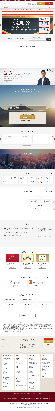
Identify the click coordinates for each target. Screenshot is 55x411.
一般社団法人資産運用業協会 (20, 403)
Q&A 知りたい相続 (45, 363)
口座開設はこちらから (27, 117)
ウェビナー (44, 357)
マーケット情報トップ (49, 191)
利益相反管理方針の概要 (37, 398)
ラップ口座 (22, 9)
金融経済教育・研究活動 (27, 299)
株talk (43, 9)
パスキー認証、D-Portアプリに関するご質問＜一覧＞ (27, 342)
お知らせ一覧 (51, 224)
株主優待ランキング (32, 368)
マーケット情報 (31, 355)
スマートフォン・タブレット (33, 381)
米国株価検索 (31, 358)
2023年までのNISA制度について (21, 385)
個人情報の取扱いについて (15, 398)
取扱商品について (32, 382)
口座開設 (40, 3)
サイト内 (22, 2)
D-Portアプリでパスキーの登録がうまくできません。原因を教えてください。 (27, 340)
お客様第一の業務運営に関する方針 (47, 398)
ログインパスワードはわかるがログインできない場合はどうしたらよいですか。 (27, 349)
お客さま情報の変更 (5, 346)
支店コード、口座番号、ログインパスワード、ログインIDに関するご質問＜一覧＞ (27, 347)
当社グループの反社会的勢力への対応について (27, 398)
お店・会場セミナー (45, 358)
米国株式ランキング (32, 367)
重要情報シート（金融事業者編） (37, 393)
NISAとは (17, 380)
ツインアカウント (6, 362)
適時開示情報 (31, 372)
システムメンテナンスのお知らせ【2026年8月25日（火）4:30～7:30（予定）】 (16, 232)
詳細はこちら (8, 81)
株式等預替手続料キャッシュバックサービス (8, 376)
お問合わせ (3, 338)
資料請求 (48, 344)
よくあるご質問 (24, 0)
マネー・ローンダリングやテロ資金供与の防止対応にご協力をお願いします (45, 233)
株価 (24, 2)
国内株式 (17, 357)
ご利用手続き (31, 383)
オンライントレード (6, 383)
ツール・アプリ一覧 (50, 277)
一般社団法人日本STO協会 (27, 404)
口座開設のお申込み (5, 344)
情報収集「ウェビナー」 (7, 382)
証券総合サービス (6, 360)
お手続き (3, 343)
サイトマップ (44, 376)
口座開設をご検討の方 (6, 358)
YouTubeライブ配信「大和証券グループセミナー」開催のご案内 (14, 235)
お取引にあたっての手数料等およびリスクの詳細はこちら (13, 331)
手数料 (4, 367)
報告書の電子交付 (6, 379)
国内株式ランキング (32, 366)
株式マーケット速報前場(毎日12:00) (34, 201)
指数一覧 (34, 208)
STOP (31, 145)
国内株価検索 (31, 357)
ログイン (49, 3)
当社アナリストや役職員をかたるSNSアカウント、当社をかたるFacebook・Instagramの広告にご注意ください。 (45, 229)
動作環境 (4, 398)
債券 (18, 9)
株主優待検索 (31, 359)
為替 (47, 208)
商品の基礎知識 (44, 359)
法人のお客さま (10, 0)
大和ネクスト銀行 (45, 304)
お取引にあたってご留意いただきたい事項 (44, 236)
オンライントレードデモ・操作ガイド (34, 387)
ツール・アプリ (31, 379)
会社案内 (15, 0)
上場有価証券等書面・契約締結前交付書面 (26, 393)
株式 (11, 9)
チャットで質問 (54, 206)
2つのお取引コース (6, 363)
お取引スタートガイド (6, 359)
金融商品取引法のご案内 (16, 393)
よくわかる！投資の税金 (46, 362)
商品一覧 (52, 173)
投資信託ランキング (32, 370)
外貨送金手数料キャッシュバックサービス (8, 378)
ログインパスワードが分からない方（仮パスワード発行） (27, 345)
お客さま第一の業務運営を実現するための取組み (15, 108)
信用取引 (17, 366)
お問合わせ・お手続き (45, 366)
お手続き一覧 (44, 369)
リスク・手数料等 (30, 0)
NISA (34, 9)
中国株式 (17, 359)
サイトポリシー (9, 398)
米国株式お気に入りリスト (33, 363)
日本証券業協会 (12, 403)
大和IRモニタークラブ (27, 304)
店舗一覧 (34, 4)
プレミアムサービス (6, 386)
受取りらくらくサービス (7, 373)
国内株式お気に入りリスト (33, 362)
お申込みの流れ (18, 381)
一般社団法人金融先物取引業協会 (31, 403)
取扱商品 (17, 355)
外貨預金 (31, 9)
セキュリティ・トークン (20, 372)
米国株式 (17, 358)
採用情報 (18, 0)
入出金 (4, 371)
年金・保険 (18, 370)
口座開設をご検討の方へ (33, 107)
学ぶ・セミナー (44, 355)
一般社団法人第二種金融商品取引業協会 (43, 403)
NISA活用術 (18, 384)
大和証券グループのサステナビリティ (9, 299)
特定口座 (4, 364)
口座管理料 (5, 368)
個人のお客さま (4, 0)
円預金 (27, 9)
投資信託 (28, 2)
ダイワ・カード (5, 372)
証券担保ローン (18, 371)
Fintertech (45, 299)
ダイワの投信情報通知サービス (34, 375)
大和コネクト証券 (10, 304)
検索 (49, 39)
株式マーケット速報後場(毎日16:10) (46, 201)
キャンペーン (39, 9)
